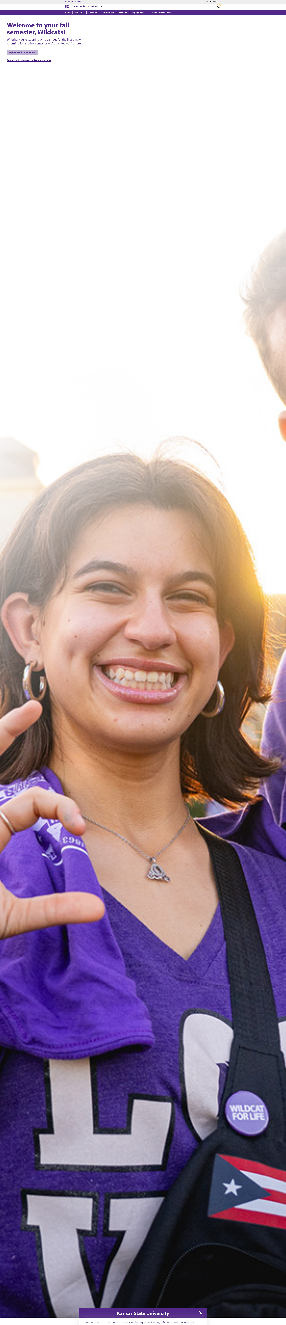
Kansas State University (73, 2)
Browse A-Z (217, 2)
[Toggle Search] (218, 6)
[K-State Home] (67, 7)
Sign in (208, 2)
